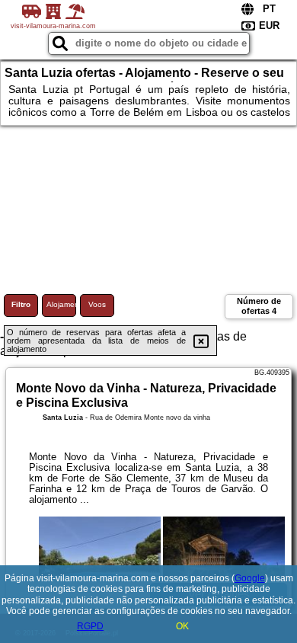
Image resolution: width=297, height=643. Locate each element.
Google (250, 578)
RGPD (90, 626)
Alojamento (61, 304)
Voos (97, 304)
